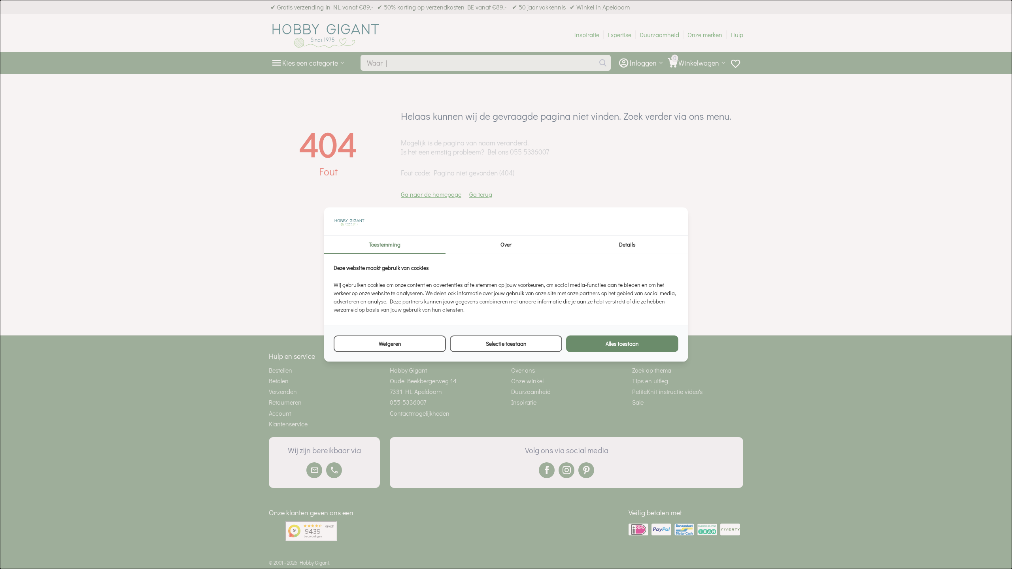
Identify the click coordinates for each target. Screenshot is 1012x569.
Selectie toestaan (506, 343)
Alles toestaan (622, 343)
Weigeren (390, 343)
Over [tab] (506, 244)
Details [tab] (627, 244)
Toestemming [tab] (384, 244)
